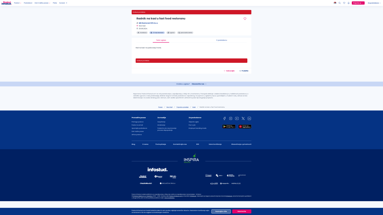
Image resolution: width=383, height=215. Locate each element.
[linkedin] (249, 118)
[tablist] (191, 40)
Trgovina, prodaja (182, 107)
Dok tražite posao (138, 131)
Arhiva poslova (137, 135)
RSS (197, 144)
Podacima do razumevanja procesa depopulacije (166, 129)
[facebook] (224, 118)
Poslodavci (28, 3)
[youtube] (237, 118)
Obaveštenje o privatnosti (241, 144)
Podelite (245, 71)
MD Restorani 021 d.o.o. (148, 23)
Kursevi (62, 3)
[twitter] (243, 118)
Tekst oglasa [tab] (161, 40)
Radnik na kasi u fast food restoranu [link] (212, 107)
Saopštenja (161, 122)
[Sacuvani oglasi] (344, 3)
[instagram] (231, 118)
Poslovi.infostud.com (175, 196)
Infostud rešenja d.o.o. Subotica (142, 196)
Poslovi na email (137, 125)
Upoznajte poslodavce (139, 128)
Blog (133, 144)
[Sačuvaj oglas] (245, 18)
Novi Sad (169, 107)
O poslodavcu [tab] (221, 40)
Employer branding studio (197, 128)
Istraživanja (161, 125)
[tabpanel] (191, 48)
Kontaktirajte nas (180, 144)
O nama (145, 144)
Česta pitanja (160, 144)
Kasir (194, 107)
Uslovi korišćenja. (169, 198)
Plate (55, 3)
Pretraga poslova (137, 122)
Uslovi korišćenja (215, 144)
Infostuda (193, 196)
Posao (160, 107)
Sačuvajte (230, 71)
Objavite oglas (194, 122)
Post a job (192, 125)
